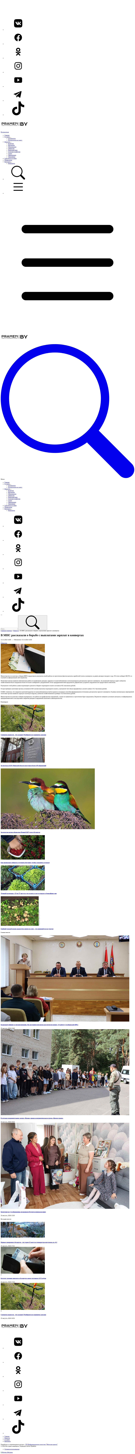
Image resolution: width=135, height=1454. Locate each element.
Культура (11, 143)
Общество (11, 148)
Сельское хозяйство (14, 152)
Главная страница (6, 630)
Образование (12, 147)
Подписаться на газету (15, 140)
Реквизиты (11, 163)
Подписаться (5, 132)
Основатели (12, 138)
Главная (6, 135)
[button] (18, 179)
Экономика (11, 157)
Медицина (11, 145)
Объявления (8, 160)
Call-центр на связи (10, 158)
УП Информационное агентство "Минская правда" (41, 1444)
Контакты (7, 162)
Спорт (10, 153)
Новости (7, 142)
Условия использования (11, 1449)
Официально (12, 155)
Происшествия (12, 150)
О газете (7, 137)
